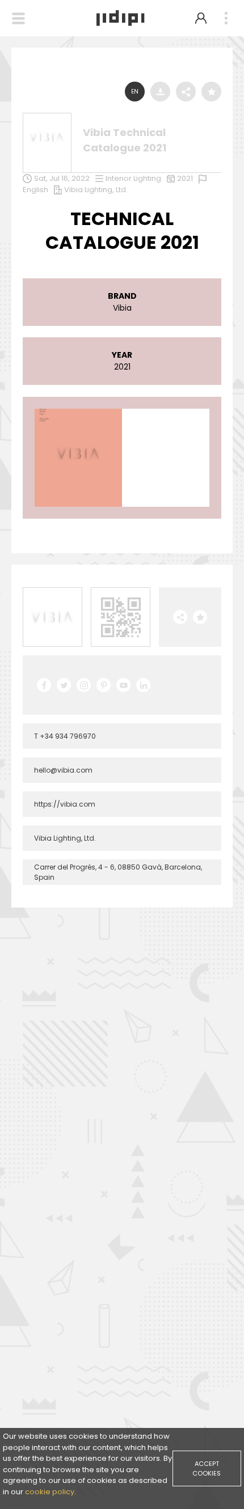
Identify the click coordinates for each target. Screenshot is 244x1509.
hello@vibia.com (63, 770)
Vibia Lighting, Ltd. (96, 189)
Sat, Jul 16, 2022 (62, 178)
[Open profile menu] (201, 18)
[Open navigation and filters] (18, 18)
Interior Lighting (133, 178)
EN (134, 91)
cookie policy (49, 1491)
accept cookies (206, 1468)
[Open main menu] (226, 18)
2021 (185, 178)
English (35, 189)
